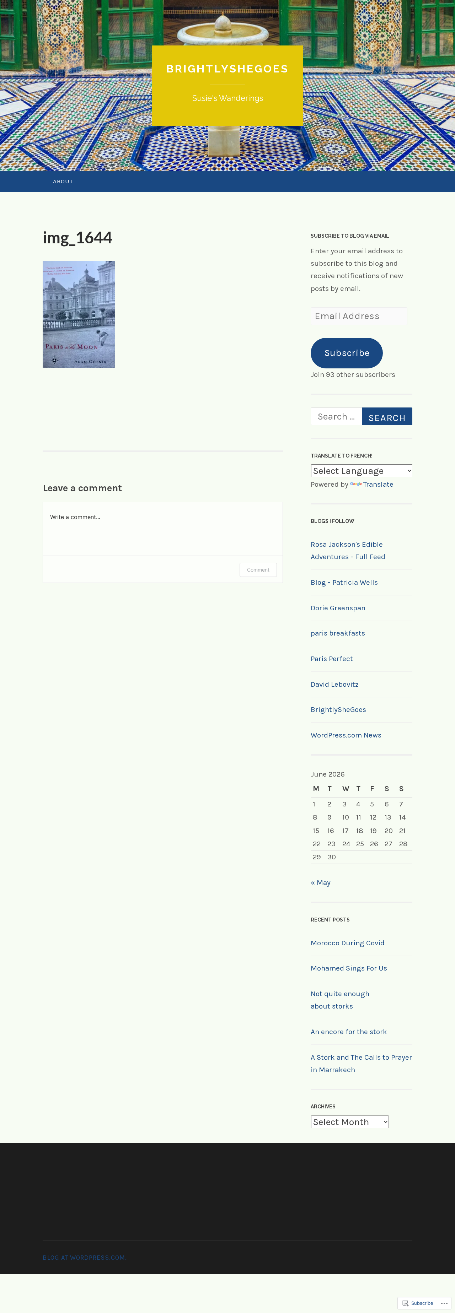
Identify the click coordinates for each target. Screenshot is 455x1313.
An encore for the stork (349, 1031)
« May (321, 882)
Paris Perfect (332, 658)
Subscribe (346, 352)
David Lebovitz (335, 684)
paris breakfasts (338, 633)
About (63, 181)
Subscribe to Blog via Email (350, 236)
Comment (258, 570)
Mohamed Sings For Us (349, 968)
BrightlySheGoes (227, 69)
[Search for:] (361, 416)
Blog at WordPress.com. (85, 1257)
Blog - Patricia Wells (344, 582)
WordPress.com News (346, 735)
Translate (378, 484)
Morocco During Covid (348, 943)
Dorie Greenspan (338, 608)
